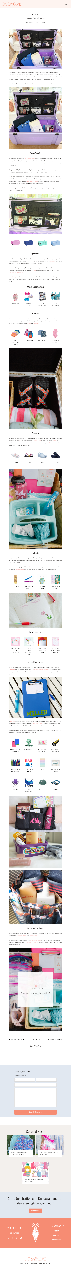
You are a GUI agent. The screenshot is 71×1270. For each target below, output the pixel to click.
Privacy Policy (24, 1263)
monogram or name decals (16, 272)
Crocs (20, 440)
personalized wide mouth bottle (42, 669)
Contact (56, 1235)
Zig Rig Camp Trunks (30, 158)
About (56, 1231)
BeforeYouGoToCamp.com (31, 942)
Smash (49, 1263)
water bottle (12, 669)
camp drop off (33, 935)
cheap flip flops (37, 440)
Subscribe (56, 1239)
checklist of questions (35, 940)
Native (51, 443)
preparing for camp (22, 935)
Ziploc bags (52, 261)
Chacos (54, 440)
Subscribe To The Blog (55, 1039)
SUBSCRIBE (35, 1211)
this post (39, 725)
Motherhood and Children (35, 22)
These (30, 567)
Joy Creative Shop (37, 723)
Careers (40, 1254)
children (29, 323)
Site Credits (34, 1263)
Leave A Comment (17, 1039)
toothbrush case (20, 569)
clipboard (12, 721)
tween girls (36, 323)
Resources (14, 1233)
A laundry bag (12, 277)
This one (33, 270)
